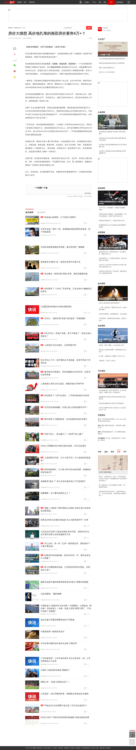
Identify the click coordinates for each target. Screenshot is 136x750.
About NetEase (47, 748)
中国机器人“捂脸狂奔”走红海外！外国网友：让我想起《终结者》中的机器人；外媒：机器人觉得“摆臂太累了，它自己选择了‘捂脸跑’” (66, 608)
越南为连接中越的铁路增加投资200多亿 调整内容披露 (64, 582)
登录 (111, 2)
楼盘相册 (63, 64)
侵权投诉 (108, 748)
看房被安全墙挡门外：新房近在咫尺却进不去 (60, 262)
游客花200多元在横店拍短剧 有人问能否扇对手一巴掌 (64, 520)
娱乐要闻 (101, 284)
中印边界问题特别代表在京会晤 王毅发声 (59, 643)
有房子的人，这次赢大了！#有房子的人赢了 (63, 434)
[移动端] (81, 2)
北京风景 (46, 64)
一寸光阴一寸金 (40, 188)
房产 (125, 452)
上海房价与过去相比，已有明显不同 (60, 345)
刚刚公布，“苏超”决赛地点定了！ (55, 682)
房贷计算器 (60, 47)
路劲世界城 (55, 67)
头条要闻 (101, 112)
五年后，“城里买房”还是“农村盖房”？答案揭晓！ (65, 318)
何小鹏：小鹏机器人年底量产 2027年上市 (112, 356)
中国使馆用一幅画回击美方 (53, 631)
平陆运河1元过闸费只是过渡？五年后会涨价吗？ (65, 705)
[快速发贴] (15, 49)
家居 (112, 452)
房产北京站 (88, 193)
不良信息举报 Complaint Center (90, 748)
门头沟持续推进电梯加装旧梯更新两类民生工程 (113, 58)
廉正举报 (102, 748)
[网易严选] (94, 2)
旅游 (106, 452)
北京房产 (101, 39)
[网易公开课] (87, 2)
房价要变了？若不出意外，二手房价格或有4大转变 (66, 395)
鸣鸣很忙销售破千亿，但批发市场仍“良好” (112, 220)
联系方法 (60, 748)
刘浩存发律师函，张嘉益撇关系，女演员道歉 (113, 314)
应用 (25, 2)
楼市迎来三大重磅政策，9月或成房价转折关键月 (65, 419)
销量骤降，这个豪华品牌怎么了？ (55, 493)
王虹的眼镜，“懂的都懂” (51, 594)
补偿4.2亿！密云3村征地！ (107, 72)
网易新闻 (105, 28)
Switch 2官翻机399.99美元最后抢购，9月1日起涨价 (63, 446)
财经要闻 (101, 188)
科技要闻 (101, 326)
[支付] (100, 2)
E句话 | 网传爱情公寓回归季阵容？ (109, 303)
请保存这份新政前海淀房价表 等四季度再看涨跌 (113, 63)
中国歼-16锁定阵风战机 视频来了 (55, 670)
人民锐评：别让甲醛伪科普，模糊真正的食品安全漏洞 (64, 694)
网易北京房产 (18, 28)
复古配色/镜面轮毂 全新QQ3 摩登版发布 (111, 403)
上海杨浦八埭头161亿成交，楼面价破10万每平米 (62, 384)
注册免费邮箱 (119, 2)
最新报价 (72, 64)
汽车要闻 (101, 371)
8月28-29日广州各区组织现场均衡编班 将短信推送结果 (65, 717)
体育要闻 (101, 232)
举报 (90, 38)
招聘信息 (66, 748)
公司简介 (54, 748)
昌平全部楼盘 (46, 47)
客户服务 (72, 748)
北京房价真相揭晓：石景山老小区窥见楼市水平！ (66, 407)
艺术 (118, 452)
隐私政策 (78, 748)
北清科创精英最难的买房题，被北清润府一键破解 (62, 247)
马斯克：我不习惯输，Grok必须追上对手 (111, 345)
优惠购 (55, 64)
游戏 (99, 452)
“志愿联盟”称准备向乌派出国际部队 (56, 306)
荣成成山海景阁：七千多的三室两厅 (60, 217)
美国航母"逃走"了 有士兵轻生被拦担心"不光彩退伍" (63, 481)
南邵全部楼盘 (32, 47)
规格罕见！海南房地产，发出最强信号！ (111, 478)
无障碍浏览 (32, 2)
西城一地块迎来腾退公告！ (107, 67)
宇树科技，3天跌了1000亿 (107, 360)
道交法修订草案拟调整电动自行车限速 (57, 620)
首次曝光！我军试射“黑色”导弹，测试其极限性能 (66, 274)
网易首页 (19, 2)
